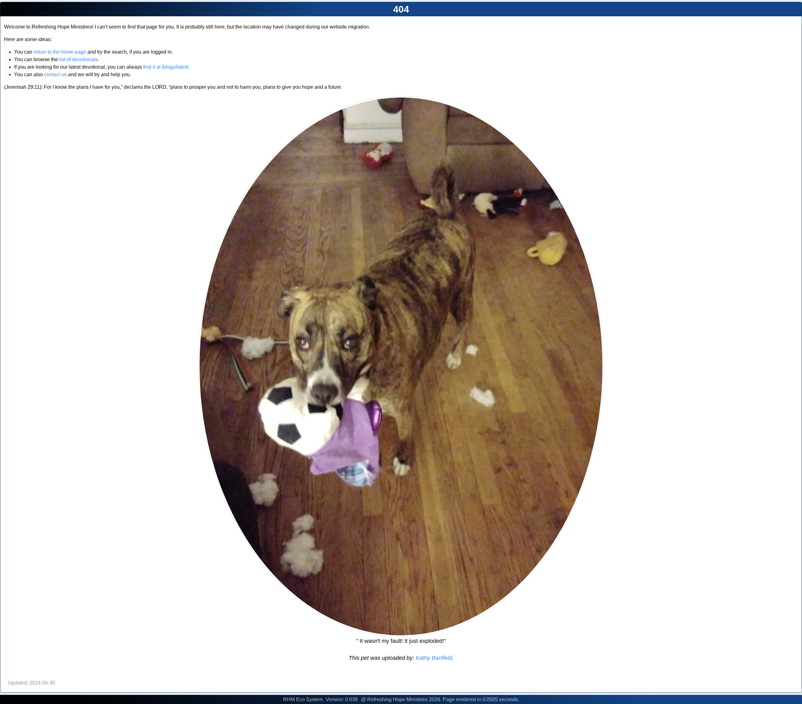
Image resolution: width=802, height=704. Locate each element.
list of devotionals (78, 59)
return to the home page (60, 52)
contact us (55, 74)
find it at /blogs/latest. (166, 67)
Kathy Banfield (433, 658)
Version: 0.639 (342, 699)
